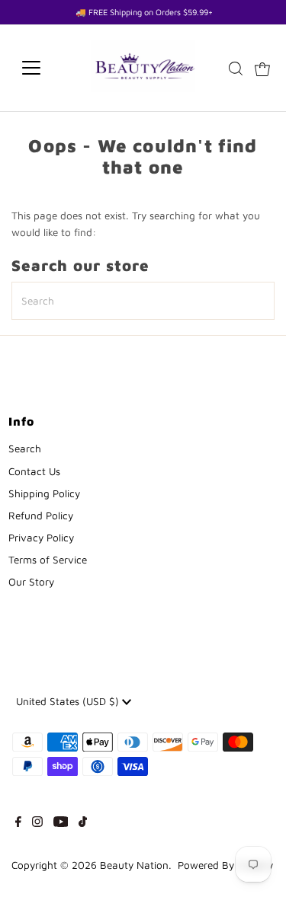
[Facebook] (18, 823)
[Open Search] (235, 68)
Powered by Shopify (225, 865)
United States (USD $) (69, 701)
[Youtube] (61, 823)
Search (24, 448)
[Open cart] (262, 67)
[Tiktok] (83, 823)
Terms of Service (47, 560)
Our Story (31, 582)
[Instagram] (37, 823)
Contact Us (34, 471)
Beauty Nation (134, 865)
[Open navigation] (43, 68)
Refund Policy (40, 515)
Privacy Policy (41, 537)
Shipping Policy (44, 493)
